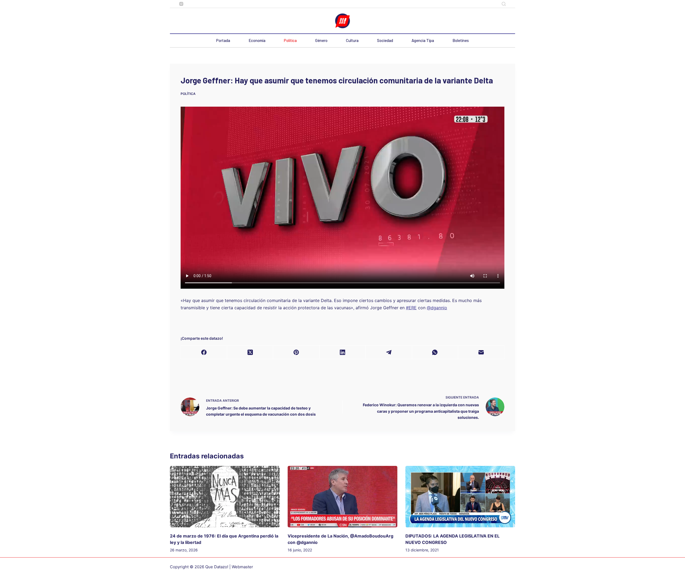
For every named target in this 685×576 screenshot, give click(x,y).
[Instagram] (181, 4)
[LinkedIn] (342, 352)
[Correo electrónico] (481, 352)
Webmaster (242, 566)
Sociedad (385, 40)
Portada (223, 40)
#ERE (411, 307)
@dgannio (437, 307)
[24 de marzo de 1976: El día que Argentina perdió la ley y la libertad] (225, 497)
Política (290, 40)
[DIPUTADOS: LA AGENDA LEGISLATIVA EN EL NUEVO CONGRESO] (460, 497)
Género (321, 40)
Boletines (460, 40)
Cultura (352, 40)
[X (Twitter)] (250, 352)
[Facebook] (204, 352)
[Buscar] (504, 4)
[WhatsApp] (435, 352)
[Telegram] (389, 352)
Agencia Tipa (423, 40)
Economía (257, 40)
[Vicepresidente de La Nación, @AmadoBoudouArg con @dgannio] (342, 497)
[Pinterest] (296, 352)
